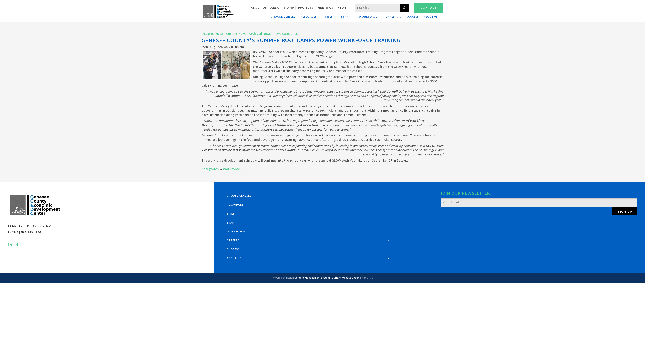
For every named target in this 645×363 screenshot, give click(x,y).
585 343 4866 (31, 232)
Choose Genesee (283, 17)
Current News (236, 34)
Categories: (210, 169)
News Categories (285, 34)
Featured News (212, 34)
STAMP (289, 8)
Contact (429, 8)
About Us (431, 17)
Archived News (260, 34)
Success (412, 17)
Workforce (368, 17)
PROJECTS (305, 8)
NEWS (341, 8)
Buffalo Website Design (345, 278)
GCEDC (274, 8)
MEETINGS (325, 8)
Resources (308, 17)
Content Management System (312, 278)
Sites (329, 17)
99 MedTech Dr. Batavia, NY (29, 226)
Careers (392, 17)
